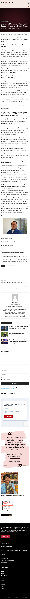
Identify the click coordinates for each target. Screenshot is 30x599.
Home (2, 9)
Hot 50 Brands (4, 336)
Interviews (11, 9)
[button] (28, 3)
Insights (5, 9)
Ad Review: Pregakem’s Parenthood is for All (11, 282)
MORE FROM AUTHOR (17, 322)
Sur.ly (9, 508)
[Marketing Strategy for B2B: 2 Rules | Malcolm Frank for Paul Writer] (4, 328)
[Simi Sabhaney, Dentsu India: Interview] (4, 334)
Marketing (7, 266)
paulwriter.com (7, 505)
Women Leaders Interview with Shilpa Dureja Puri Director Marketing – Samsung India (18, 341)
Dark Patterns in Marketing (22, 288)
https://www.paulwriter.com (15, 304)
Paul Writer (4, 30)
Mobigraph (13, 266)
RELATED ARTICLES (6, 322)
